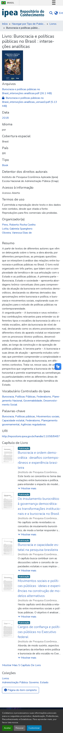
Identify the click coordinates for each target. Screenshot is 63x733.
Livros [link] (52, 24)
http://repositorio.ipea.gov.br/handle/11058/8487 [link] (31, 436)
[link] (31, 91)
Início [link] (5, 24)
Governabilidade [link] (32, 400)
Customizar (34, 727)
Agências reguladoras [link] (33, 424)
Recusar (20, 727)
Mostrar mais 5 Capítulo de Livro (21, 665)
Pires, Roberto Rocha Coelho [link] (19, 225)
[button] (23, 13)
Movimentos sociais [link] (47, 416)
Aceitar (7, 727)
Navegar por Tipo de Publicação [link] (28, 24)
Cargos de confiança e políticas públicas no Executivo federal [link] (39, 632)
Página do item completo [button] (22, 690)
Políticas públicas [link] (25, 416)
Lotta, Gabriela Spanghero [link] (17, 229)
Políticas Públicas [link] (25, 396)
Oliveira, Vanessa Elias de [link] (17, 233)
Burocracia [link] (8, 396)
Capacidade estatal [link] (13, 420)
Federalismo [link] (44, 396)
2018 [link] (5, 118)
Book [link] (5, 165)
